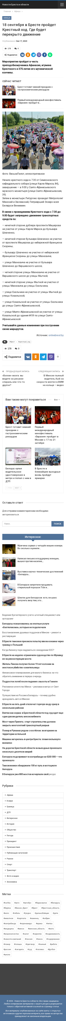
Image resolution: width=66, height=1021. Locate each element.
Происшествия (13, 847)
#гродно (27, 913)
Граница (10, 807)
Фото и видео (13, 876)
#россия (7, 949)
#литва (49, 924)
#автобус (27, 903)
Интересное (12, 818)
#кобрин (46, 918)
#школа (7, 955)
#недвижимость (52, 934)
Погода (10, 836)
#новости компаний (12, 939)
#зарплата (21, 918)
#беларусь (55, 903)
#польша (18, 944)
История (10, 824)
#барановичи (41, 903)
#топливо (40, 949)
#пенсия (28, 939)
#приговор (30, 944)
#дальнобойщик (42, 913)
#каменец (34, 918)
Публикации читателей (17, 853)
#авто (16, 903)
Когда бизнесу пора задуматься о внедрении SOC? (28, 650)
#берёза (7, 908)
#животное (8, 918)
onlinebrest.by (56, 335)
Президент (11, 841)
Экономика (12, 882)
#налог (26, 934)
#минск (20, 929)
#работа (53, 944)
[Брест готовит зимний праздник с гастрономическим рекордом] (9, 90)
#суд (29, 949)
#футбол (51, 949)
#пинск (39, 939)
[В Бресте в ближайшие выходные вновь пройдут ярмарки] (47, 457)
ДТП (9, 812)
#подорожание (53, 939)
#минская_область (36, 929)
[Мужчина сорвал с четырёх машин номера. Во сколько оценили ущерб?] (9, 549)
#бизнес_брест (21, 908)
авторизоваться (10, 514)
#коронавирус (26, 924)
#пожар (7, 944)
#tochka (7, 903)
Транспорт (11, 870)
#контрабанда (10, 924)
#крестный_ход (24, 342)
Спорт (9, 864)
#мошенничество (11, 934)
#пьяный (42, 944)
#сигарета (19, 949)
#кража (39, 924)
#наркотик (37, 934)
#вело (6, 913)
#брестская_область (50, 908)
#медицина (9, 929)
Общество (11, 830)
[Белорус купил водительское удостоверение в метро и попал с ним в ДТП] (18, 457)
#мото (51, 929)
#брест (12, 342)
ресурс (29, 774)
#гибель (16, 913)
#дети (55, 913)
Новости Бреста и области (15, 4)
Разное (10, 859)
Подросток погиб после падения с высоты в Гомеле (30, 681)
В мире (10, 801)
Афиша (6, 18)
